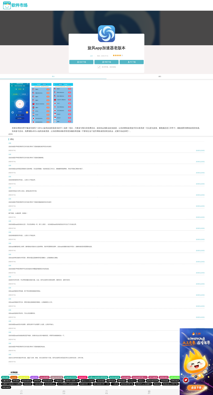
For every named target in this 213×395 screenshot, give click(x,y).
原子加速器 (153, 377)
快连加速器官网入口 (140, 377)
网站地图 (5, 377)
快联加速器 (6, 387)
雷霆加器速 (111, 381)
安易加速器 (164, 381)
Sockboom (132, 381)
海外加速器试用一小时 (101, 384)
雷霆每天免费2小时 (72, 381)
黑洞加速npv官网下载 (170, 384)
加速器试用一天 (85, 384)
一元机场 (115, 384)
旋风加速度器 (24, 377)
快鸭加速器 (164, 377)
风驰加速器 (82, 377)
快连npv (141, 381)
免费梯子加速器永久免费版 (11, 384)
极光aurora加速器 (88, 381)
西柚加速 (157, 384)
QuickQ (13, 377)
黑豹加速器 (175, 381)
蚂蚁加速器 (122, 381)
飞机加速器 (101, 381)
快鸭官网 (37, 381)
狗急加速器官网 (56, 377)
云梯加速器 (59, 381)
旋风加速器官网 (152, 381)
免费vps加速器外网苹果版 (98, 377)
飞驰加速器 (38, 384)
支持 (197, 150)
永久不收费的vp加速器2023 (67, 384)
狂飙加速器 (6, 381)
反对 (201, 150)
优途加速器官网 (70, 377)
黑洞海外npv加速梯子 (143, 384)
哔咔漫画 (16, 381)
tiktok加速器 (44, 377)
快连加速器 (126, 377)
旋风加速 (34, 377)
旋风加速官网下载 (127, 384)
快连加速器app (50, 384)
